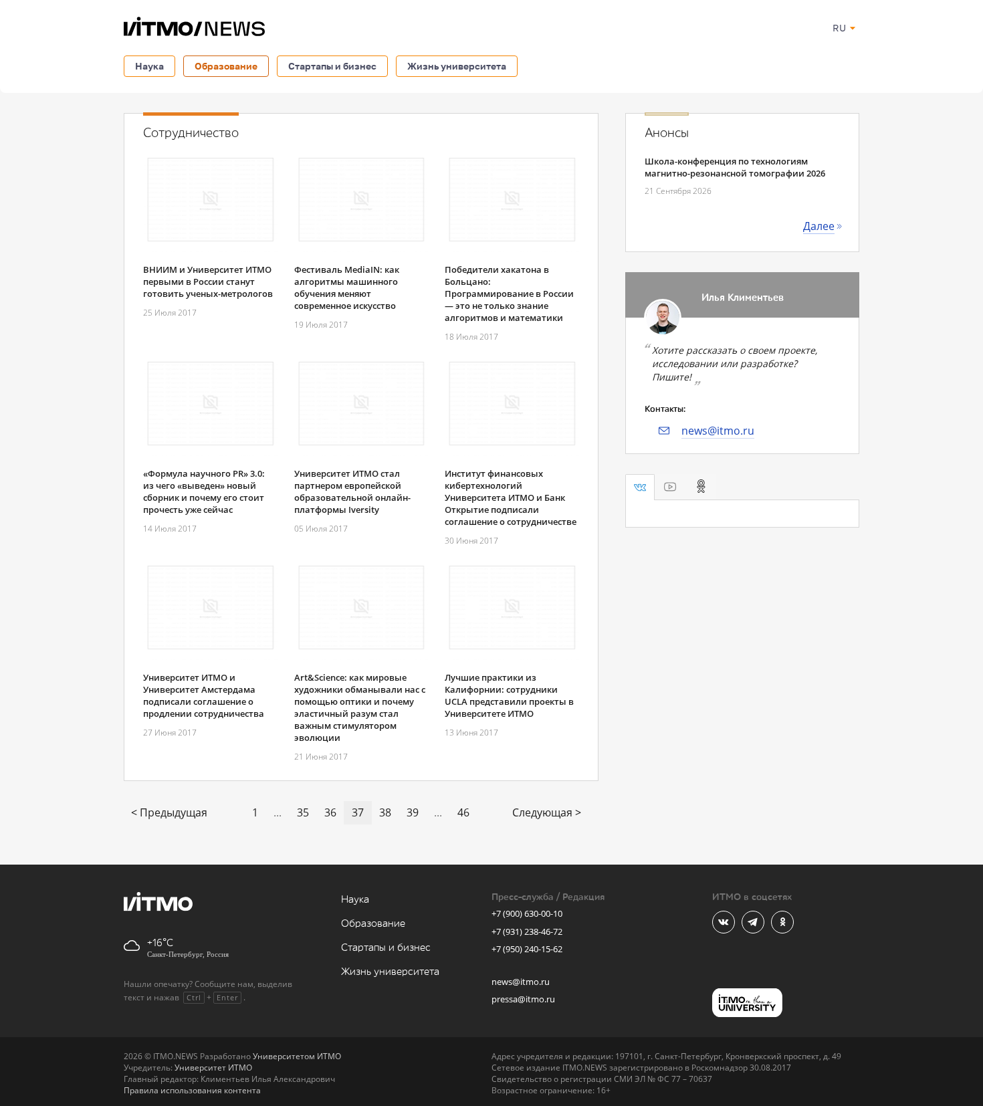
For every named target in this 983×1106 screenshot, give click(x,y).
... (278, 812)
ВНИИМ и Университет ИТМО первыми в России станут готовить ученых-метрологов (208, 281)
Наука (149, 66)
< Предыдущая (169, 812)
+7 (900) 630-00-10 (527, 913)
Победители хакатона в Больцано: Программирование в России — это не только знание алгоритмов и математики (509, 293)
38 (385, 812)
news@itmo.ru (717, 430)
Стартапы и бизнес (332, 66)
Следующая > (546, 812)
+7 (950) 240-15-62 (527, 949)
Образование (226, 66)
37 (358, 812)
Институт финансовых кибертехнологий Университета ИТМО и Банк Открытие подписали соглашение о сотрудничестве (510, 497)
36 (330, 812)
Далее (819, 226)
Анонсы (667, 133)
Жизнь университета (456, 66)
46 (463, 812)
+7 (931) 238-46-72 (527, 931)
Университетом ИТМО (297, 1056)
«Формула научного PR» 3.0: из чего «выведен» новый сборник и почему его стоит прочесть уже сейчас (204, 491)
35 (303, 812)
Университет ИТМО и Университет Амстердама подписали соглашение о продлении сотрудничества (203, 695)
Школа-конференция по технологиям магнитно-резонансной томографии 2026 (735, 167)
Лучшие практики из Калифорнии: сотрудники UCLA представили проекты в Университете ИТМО (509, 695)
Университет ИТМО (213, 1067)
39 (413, 812)
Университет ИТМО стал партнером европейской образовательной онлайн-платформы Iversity (352, 491)
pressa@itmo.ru (523, 999)
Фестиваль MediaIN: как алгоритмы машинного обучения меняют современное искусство (346, 287)
